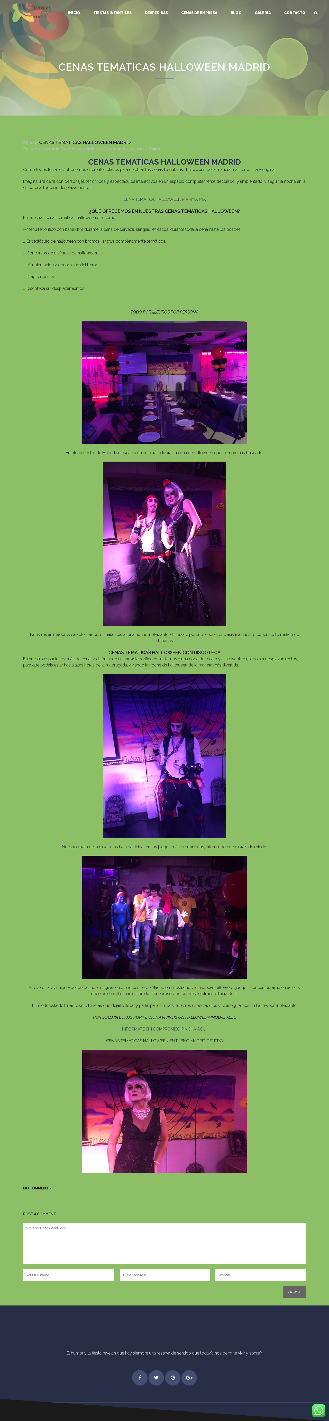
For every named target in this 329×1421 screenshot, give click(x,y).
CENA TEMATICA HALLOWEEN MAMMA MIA (164, 199)
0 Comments (112, 149)
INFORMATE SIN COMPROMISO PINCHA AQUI (164, 1029)
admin (89, 149)
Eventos (68, 149)
